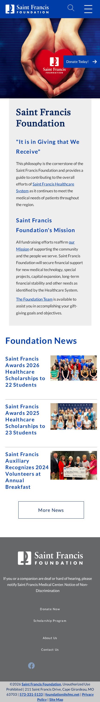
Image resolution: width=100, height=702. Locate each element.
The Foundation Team (34, 299)
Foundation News (41, 340)
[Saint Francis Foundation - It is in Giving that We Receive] (50, 95)
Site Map (56, 699)
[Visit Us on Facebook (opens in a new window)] (31, 665)
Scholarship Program (50, 621)
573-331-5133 (31, 694)
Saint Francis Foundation (41, 684)
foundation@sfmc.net (62, 694)
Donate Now (50, 609)
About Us (50, 638)
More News (51, 510)
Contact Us (50, 649)
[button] (88, 9)
